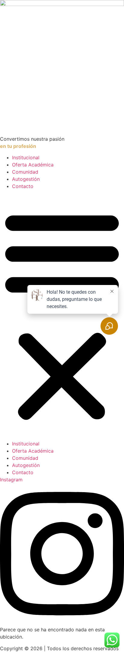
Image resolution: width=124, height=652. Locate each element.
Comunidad (25, 172)
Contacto (22, 186)
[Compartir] (91, 6)
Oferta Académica (33, 165)
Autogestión (26, 179)
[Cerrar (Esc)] (104, 6)
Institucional (25, 157)
